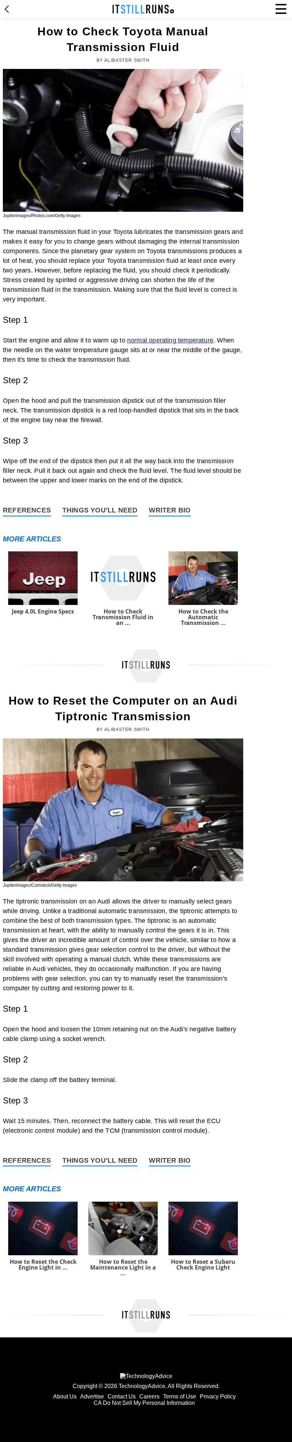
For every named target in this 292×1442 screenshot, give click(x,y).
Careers (149, 1396)
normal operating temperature (170, 340)
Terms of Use (179, 1396)
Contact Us (122, 1396)
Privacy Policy (218, 1396)
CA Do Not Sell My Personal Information (144, 1403)
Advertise (92, 1396)
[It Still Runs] (143, 9)
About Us (65, 1396)
